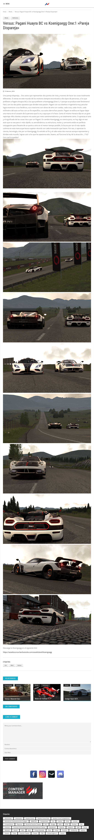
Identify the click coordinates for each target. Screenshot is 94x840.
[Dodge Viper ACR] (77, 692)
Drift (60, 824)
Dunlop (74, 824)
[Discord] (60, 774)
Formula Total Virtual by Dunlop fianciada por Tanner (29, 827)
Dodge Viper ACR (71, 699)
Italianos (70, 827)
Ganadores (52, 827)
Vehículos (15, 18)
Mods (10, 12)
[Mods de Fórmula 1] (47, 692)
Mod (12, 665)
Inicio (4, 12)
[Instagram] (42, 774)
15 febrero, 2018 (9, 91)
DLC (46, 824)
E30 (81, 824)
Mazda (16, 830)
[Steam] (51, 774)
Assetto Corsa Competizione (61, 818)
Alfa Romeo (8, 818)
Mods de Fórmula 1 (42, 699)
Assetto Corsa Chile (43, 818)
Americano (18, 818)
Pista (49, 830)
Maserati (7, 830)
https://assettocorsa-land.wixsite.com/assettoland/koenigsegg (27, 652)
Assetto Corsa (30, 818)
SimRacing (74, 830)
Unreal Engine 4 (52, 833)
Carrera (60, 821)
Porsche (64, 830)
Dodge (53, 824)
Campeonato (44, 821)
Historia (61, 827)
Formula (7, 827)
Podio (56, 830)
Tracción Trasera (24, 833)
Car (6, 665)
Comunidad (8, 685)
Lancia (85, 827)
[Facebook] (33, 774)
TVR (42, 833)
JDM (78, 827)
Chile (67, 821)
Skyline (83, 830)
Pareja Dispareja (39, 830)
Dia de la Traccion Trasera (33, 824)
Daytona (19, 824)
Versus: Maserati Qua (12, 699)
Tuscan (35, 833)
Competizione (9, 824)
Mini (22, 830)
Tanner (7, 833)
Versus (19, 665)
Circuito (75, 821)
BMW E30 (34, 821)
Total (14, 833)
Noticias (18, 685)
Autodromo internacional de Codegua (16, 821)
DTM (66, 824)
